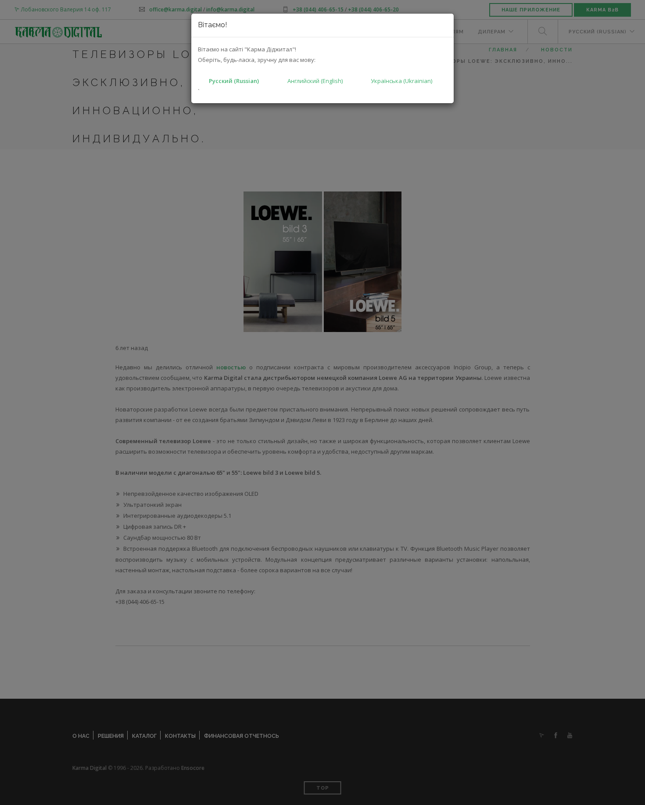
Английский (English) (315, 81)
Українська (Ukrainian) (401, 81)
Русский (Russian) (234, 81)
